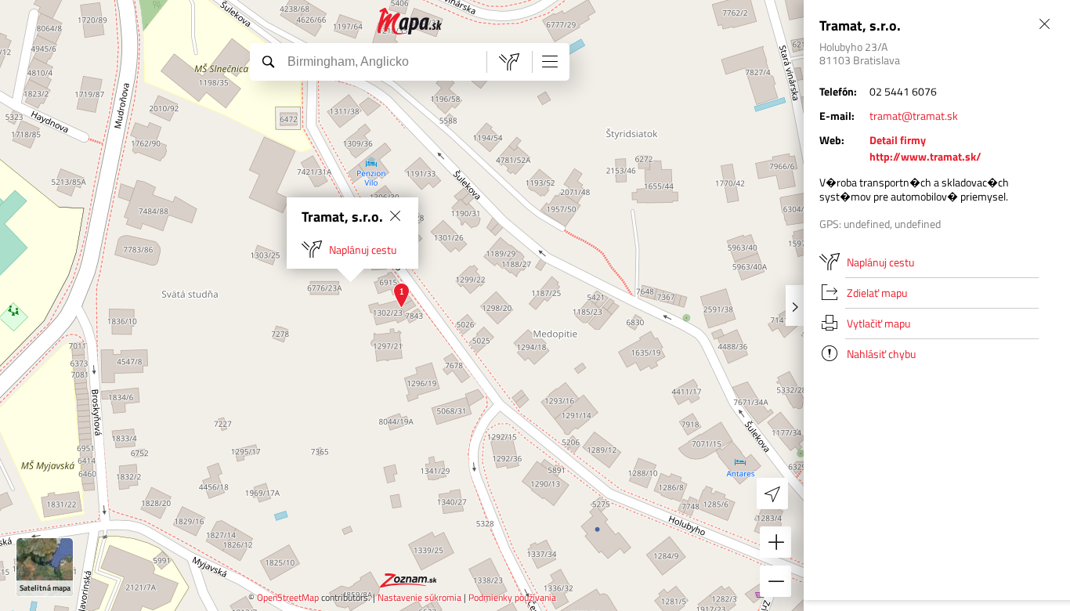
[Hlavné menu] (550, 61)
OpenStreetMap (288, 597)
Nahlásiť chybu (881, 353)
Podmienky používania (512, 597)
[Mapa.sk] (410, 21)
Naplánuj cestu (362, 249)
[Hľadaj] (268, 61)
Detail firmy (897, 140)
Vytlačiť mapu (878, 323)
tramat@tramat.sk (913, 115)
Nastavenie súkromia (419, 597)
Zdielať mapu (877, 292)
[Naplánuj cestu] (509, 62)
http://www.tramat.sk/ (925, 156)
